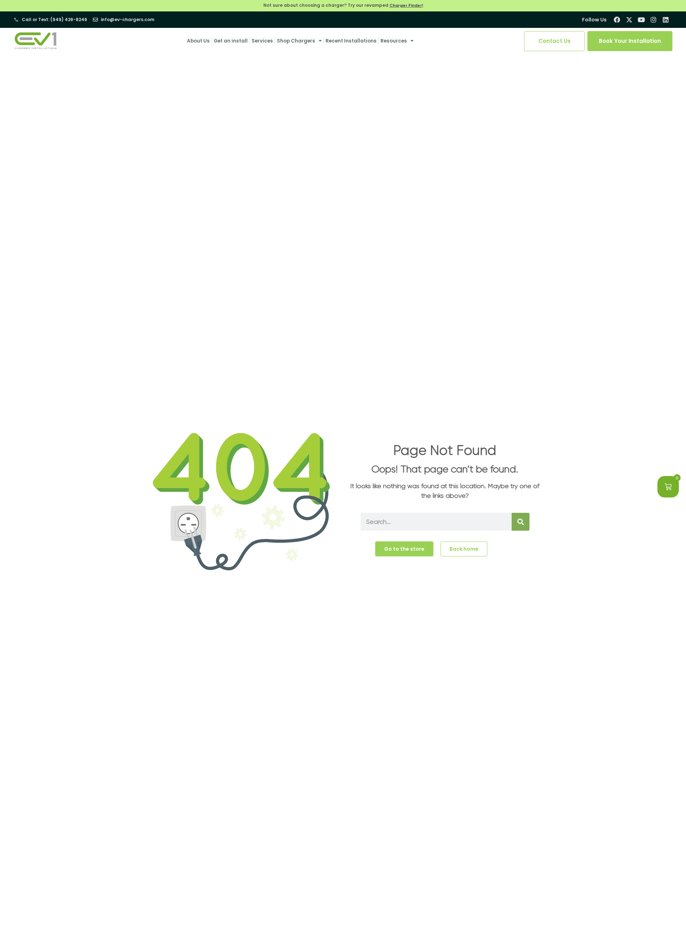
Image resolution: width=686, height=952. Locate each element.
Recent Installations (351, 41)
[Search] (521, 522)
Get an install (231, 41)
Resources (394, 41)
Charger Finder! (406, 5)
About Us (198, 41)
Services (262, 41)
